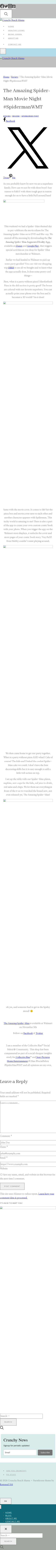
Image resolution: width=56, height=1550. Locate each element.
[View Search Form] (6, 14)
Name (4, 1147)
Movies (6, 116)
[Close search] (6, 1529)
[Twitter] (6, 8)
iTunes (19, 246)
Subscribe (45, 1452)
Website (4, 1169)
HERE (11, 268)
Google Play (33, 246)
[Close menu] (0, 1507)
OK (5, 1501)
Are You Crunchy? (16, 1471)
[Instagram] (10, 8)
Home (11, 26)
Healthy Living (16, 30)
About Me (13, 38)
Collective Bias (22, 1057)
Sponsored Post (30, 116)
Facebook (28, 1033)
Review (16, 116)
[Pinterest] (13, 8)
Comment (6, 1136)
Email (3, 1158)
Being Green (15, 34)
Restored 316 (6, 1484)
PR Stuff (11, 1475)
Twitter (39, 1033)
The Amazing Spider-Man (16, 1023)
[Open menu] (3, 51)
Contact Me (14, 44)
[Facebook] (2, 8)
